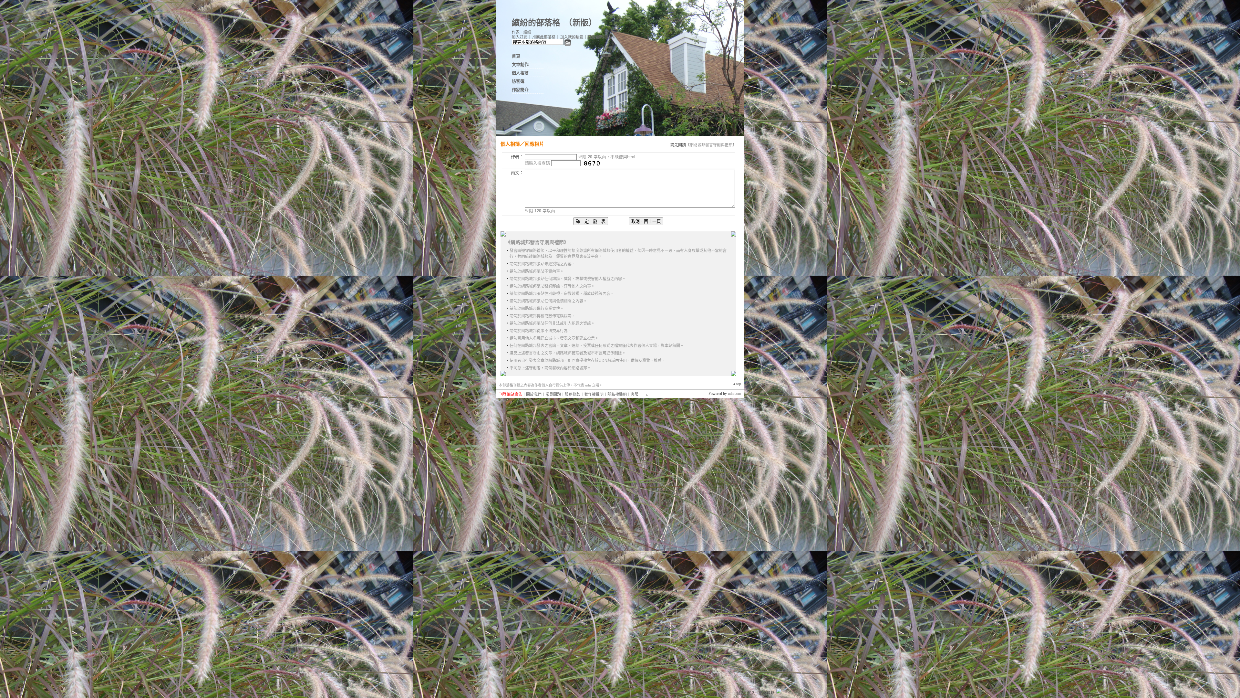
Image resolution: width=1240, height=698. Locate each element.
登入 (740, 693)
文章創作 (520, 64)
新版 (581, 22)
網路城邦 (732, 4)
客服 (634, 394)
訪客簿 (518, 81)
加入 (751, 693)
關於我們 (534, 394)
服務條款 (572, 394)
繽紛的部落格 (536, 22)
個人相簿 (520, 72)
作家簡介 (520, 89)
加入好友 (519, 37)
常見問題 (553, 394)
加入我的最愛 (572, 37)
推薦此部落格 (543, 37)
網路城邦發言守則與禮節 (711, 145)
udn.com (734, 393)
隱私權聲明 (617, 394)
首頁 (516, 56)
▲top (736, 384)
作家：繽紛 (521, 32)
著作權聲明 (594, 394)
